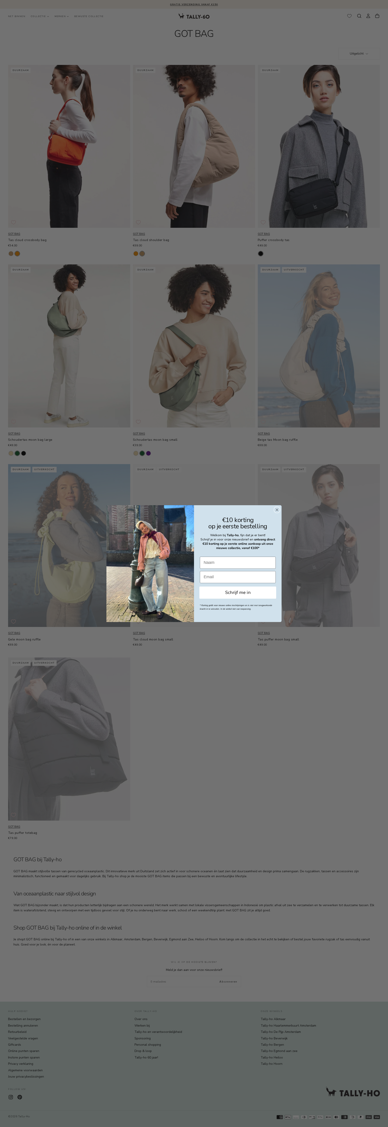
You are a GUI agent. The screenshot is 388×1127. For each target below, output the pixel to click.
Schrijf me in (238, 592)
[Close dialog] (277, 510)
